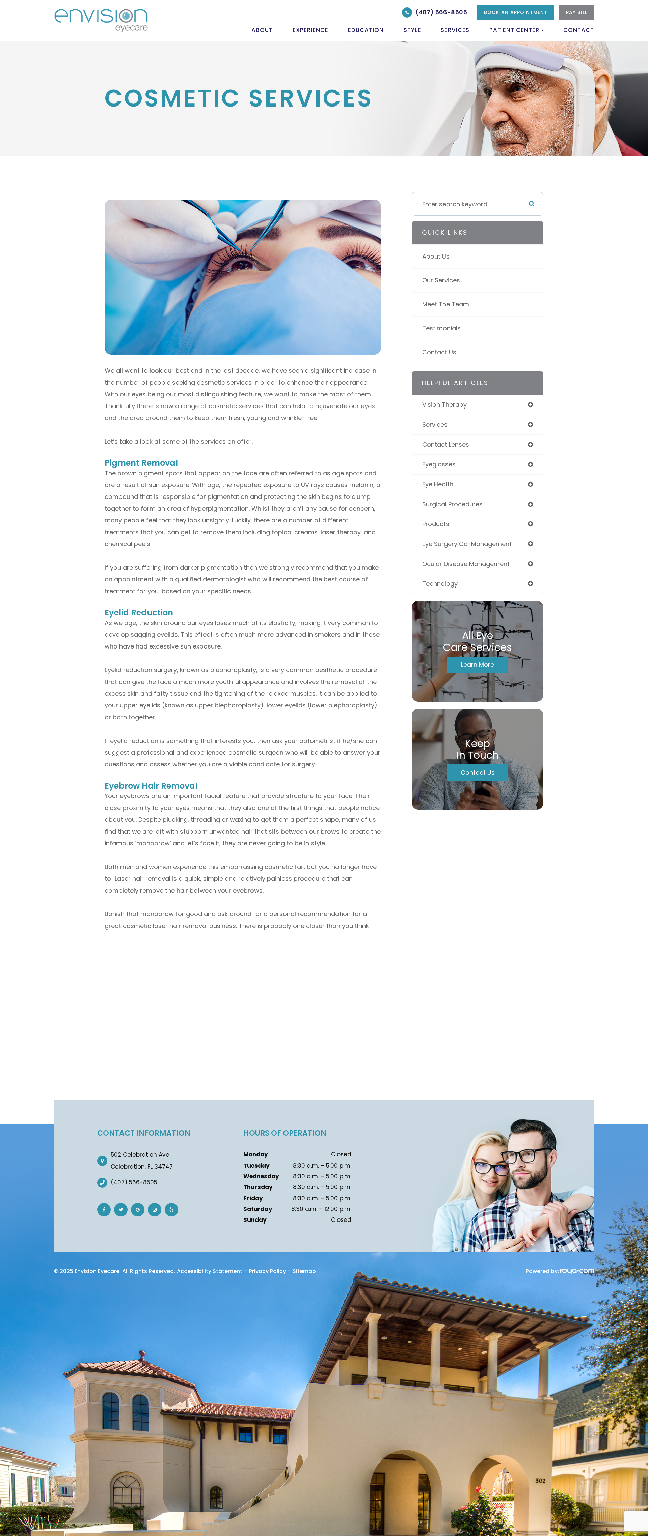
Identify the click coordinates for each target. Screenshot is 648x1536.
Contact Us (439, 352)
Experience (310, 30)
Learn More (477, 664)
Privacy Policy (267, 1271)
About (262, 30)
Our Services (441, 280)
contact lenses (445, 444)
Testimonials (441, 328)
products (435, 524)
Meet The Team (445, 304)
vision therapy (444, 404)
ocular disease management (466, 564)
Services (455, 30)
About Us (436, 256)
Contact (578, 30)
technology (440, 583)
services (435, 424)
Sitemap (304, 1271)
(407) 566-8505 (441, 12)
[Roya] (577, 1271)
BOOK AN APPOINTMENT (515, 12)
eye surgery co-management (467, 544)
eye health (437, 484)
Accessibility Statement (209, 1271)
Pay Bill (576, 12)
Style (412, 30)
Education (366, 30)
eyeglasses (439, 464)
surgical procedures (452, 504)
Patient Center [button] (514, 30)
